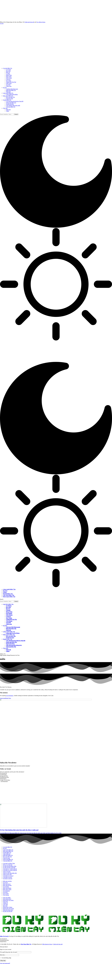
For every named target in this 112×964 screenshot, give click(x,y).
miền (39, 833)
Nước (44, 833)
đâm (35, 833)
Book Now (8, 698)
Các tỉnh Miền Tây (4, 833)
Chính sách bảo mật (29, 22)
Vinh (60, 833)
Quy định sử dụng (40, 22)
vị (58, 833)
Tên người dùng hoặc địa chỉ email (8, 952)
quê (47, 833)
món (41, 833)
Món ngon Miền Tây (14, 833)
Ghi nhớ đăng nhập (6, 957)
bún (32, 833)
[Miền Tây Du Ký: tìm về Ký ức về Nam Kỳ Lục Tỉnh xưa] (45, 361)
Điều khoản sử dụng (47, 944)
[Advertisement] (45, 10)
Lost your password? (5, 963)
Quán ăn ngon (23, 833)
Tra (55, 833)
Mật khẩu (2, 955)
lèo (36, 833)
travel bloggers (9, 695)
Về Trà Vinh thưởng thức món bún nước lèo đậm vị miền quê (19, 830)
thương (52, 833)
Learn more (3, 698)
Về (56, 833)
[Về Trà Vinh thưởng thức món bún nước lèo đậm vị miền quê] (23, 827)
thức (49, 833)
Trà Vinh (29, 833)
